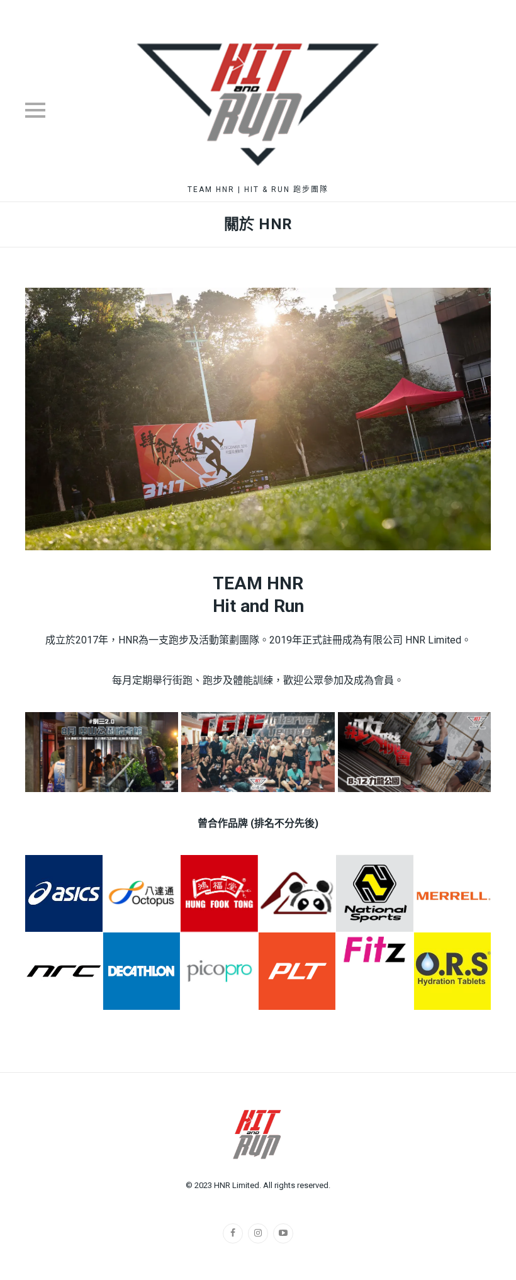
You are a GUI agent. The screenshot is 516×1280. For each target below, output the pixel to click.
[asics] (64, 893)
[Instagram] (258, 1233)
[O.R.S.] (452, 971)
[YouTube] (283, 1233)
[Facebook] (233, 1233)
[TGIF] (257, 752)
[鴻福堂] (219, 893)
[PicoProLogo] (219, 971)
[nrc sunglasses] (64, 971)
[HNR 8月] (101, 752)
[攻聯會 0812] (414, 752)
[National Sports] (374, 893)
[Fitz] (374, 949)
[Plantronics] (297, 971)
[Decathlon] (142, 971)
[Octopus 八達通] (142, 893)
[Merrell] (452, 893)
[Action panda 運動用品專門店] (297, 893)
